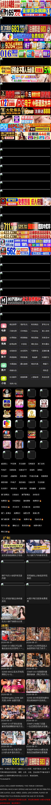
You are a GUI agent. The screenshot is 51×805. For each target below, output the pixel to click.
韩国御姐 (24, 337)
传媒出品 (13, 370)
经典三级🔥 (16, 519)
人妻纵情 (34, 377)
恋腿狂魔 (45, 350)
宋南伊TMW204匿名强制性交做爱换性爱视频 (37, 751)
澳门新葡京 (5, 494)
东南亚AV (45, 337)
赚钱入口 (16, 525)
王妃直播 (41, 482)
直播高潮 (44, 476)
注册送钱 (13, 470)
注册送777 (23, 470)
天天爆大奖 (26, 507)
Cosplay (35, 331)
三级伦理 (13, 331)
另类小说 (13, 383)
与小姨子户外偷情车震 (37, 555)
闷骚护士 (45, 357)
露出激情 (24, 364)
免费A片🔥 (28, 519)
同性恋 (45, 370)
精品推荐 (13, 324)
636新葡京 (17, 501)
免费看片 (17, 513)
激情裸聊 (26, 501)
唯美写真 (34, 364)
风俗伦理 (45, 377)
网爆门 (45, 364)
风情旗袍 (13, 357)
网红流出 (34, 344)
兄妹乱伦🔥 (39, 519)
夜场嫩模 (33, 488)
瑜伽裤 (34, 357)
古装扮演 (13, 350)
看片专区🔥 (5, 525)
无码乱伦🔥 (5, 507)
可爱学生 (34, 350)
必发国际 (42, 488)
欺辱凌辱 (13, 344)
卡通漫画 (13, 364)
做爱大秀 (26, 513)
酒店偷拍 (22, 482)
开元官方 (16, 507)
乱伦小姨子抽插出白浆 (12, 621)
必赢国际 (14, 476)
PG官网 (13, 464)
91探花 (24, 344)
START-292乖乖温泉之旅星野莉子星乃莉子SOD (37, 648)
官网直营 (31, 464)
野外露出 (45, 344)
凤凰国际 (23, 476)
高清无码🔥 (26, 525)
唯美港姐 (34, 337)
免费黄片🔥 (37, 501)
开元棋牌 (22, 464)
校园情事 (24, 377)
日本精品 (24, 331)
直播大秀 (36, 513)
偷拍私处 (14, 488)
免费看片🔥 (5, 501)
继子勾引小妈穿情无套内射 (12, 576)
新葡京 (40, 470)
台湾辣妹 (13, 337)
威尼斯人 (4, 464)
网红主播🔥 (5, 531)
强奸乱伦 (24, 324)
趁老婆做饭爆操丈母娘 (12, 555)
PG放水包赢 (34, 476)
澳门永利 (41, 464)
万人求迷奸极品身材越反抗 (12, 599)
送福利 (32, 470)
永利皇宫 (36, 494)
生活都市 (13, 377)
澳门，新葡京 (6, 513)
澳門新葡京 (26, 494)
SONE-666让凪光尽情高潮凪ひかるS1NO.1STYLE (13, 674)
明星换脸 (24, 357)
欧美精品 (34, 324)
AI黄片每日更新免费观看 (37, 599)
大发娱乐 (15, 494)
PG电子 (4, 470)
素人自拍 (45, 331)
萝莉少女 (45, 324)
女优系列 (24, 350)
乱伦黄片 (4, 488)
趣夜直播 (23, 488)
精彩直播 (4, 482)
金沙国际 (36, 507)
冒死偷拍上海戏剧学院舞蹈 (37, 576)
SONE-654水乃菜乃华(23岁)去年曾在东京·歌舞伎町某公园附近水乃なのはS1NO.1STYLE (12, 753)
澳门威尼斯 (5, 519)
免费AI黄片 (38, 525)
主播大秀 (31, 482)
